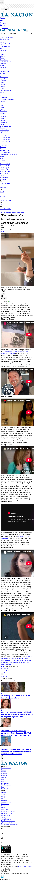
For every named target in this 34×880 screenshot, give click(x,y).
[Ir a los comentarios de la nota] (4, 291)
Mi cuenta (5, 28)
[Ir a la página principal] (17, 16)
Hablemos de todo (5, 90)
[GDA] (5, 872)
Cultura (2, 82)
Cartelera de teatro (5, 139)
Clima (1, 45)
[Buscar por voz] (31, 33)
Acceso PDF (3, 145)
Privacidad (28, 866)
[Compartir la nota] (2, 294)
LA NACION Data (5, 46)
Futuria (2, 54)
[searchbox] (16, 34)
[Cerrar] (27, 31)
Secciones (5, 21)
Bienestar (3, 86)
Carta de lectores (5, 152)
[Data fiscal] (2, 877)
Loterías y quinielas (5, 126)
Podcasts (2, 128)
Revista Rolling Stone (6, 171)
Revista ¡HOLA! (4, 166)
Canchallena (3, 111)
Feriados (2, 124)
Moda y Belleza (4, 130)
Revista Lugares (4, 168)
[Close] (2, 756)
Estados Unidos (4, 71)
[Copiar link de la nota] (2, 296)
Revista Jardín (4, 173)
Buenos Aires (4, 77)
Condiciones (21, 866)
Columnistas (3, 98)
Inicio (3, 18)
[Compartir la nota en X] (4, 298)
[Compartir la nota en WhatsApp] (4, 294)
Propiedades (4, 60)
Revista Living (4, 169)
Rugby (2, 107)
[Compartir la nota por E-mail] (6, 298)
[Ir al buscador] (2, 11)
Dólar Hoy (3, 56)
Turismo (2, 118)
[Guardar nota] (2, 291)
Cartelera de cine (5, 137)
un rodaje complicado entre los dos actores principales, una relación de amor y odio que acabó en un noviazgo (16, 658)
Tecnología (3, 120)
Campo (2, 58)
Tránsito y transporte (6, 43)
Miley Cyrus (6, 672)
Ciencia (2, 88)
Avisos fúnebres (5, 149)
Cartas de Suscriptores (7, 99)
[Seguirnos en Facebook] (2, 829)
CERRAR (2, 1)
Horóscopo (3, 122)
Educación (3, 81)
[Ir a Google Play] (6, 849)
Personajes (21, 213)
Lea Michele (6, 670)
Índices (2, 65)
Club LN (4, 25)
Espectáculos (13, 213)
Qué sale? (3, 135)
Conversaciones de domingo (8, 154)
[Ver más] (2, 674)
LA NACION (5, 213)
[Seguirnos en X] (2, 834)
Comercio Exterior (5, 62)
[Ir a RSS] (2, 844)
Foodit (4, 23)
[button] (17, 119)
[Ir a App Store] (6, 853)
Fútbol (2, 105)
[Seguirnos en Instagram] (2, 839)
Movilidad (3, 64)
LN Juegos (3, 116)
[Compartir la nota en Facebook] (2, 298)
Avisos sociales (4, 151)
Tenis (1, 109)
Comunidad (3, 84)
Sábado (2, 156)
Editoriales (3, 96)
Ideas (1, 158)
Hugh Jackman (5, 668)
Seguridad (3, 79)
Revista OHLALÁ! (5, 164)
